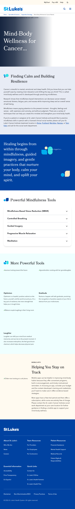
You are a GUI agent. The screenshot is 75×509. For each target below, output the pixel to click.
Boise (39, 123)
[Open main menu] (69, 8)
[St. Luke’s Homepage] (11, 429)
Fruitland (45, 123)
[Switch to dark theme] (67, 2)
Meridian (53, 123)
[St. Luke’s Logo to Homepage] (13, 9)
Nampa (60, 123)
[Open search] (64, 8)
